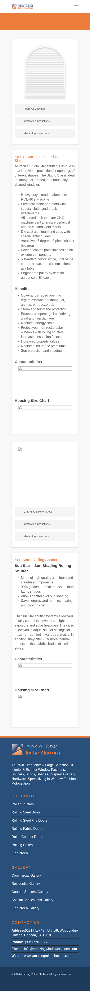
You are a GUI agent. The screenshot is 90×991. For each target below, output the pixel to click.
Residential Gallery (26, 883)
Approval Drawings (34, 108)
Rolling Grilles (22, 845)
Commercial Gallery (26, 875)
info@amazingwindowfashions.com (50, 949)
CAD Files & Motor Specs (38, 511)
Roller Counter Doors (27, 837)
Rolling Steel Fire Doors (29, 820)
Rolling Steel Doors (26, 812)
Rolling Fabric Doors (27, 828)
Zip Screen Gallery (25, 908)
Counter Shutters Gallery (30, 892)
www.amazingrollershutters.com (47, 956)
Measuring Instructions (36, 133)
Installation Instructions (37, 121)
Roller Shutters (23, 804)
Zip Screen (20, 853)
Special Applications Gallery (32, 900)
